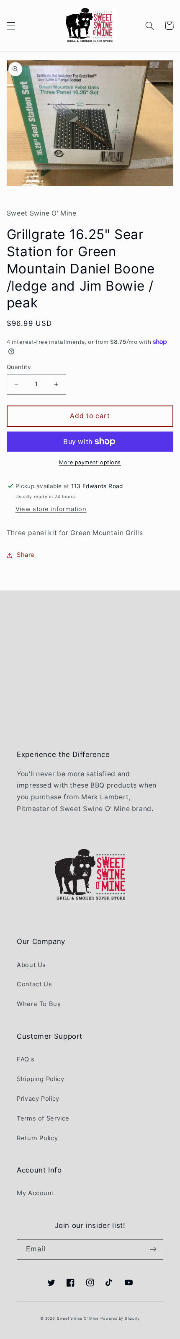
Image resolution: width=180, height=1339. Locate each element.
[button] (11, 25)
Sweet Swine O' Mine (78, 1318)
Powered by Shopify (120, 1318)
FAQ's (25, 1059)
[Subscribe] (153, 1249)
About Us (31, 965)
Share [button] (26, 555)
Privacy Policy (38, 1098)
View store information (51, 509)
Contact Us (34, 984)
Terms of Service (43, 1118)
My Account (35, 1193)
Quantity (19, 367)
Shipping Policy (40, 1079)
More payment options (90, 462)
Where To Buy (39, 1004)
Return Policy (37, 1138)
